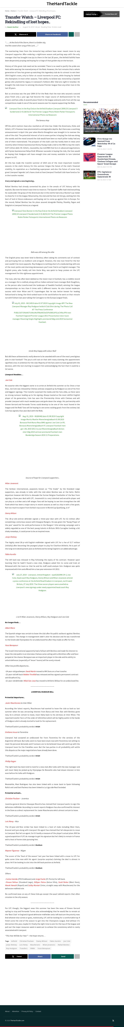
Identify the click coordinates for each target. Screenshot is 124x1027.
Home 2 (13, 11)
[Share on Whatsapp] (71, 34)
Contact (38, 1011)
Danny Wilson (41, 941)
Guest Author (13, 27)
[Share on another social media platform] (77, 34)
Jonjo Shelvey (11, 945)
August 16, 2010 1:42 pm (31, 27)
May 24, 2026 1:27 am (104, 180)
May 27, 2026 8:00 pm (92, 131)
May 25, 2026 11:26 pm (104, 149)
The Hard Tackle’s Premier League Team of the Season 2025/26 (99, 127)
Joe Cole (67, 941)
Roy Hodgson (11, 948)
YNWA (32, 948)
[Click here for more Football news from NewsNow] (93, 14)
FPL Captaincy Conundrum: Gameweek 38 (104, 174)
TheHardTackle (62, 4)
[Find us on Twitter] (113, 1020)
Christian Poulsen (27, 941)
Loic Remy (24, 945)
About (7, 1011)
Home (7, 11)
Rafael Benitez (63, 945)
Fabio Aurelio (55, 941)
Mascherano (35, 945)
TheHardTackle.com (17, 1021)
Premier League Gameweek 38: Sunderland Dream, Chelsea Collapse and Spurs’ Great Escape (107, 159)
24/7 (115, 14)
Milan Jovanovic (49, 945)
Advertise (15, 1011)
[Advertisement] (42, 980)
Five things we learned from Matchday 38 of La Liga (106, 142)
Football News (109, 14)
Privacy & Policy (27, 1011)
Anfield (14, 941)
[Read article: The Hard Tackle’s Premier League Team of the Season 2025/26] (101, 121)
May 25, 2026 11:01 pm (104, 167)
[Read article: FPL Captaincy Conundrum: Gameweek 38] (89, 175)
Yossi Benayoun (44, 948)
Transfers (23, 948)
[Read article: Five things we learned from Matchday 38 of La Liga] (89, 141)
